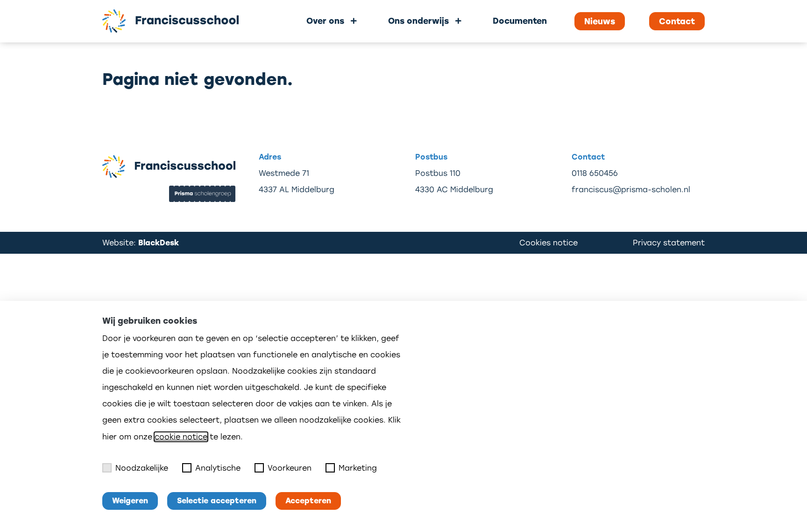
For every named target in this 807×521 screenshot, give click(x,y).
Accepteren (308, 500)
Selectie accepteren (216, 500)
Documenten (520, 21)
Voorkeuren (289, 468)
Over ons (325, 21)
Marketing (358, 468)
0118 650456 (595, 173)
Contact (677, 21)
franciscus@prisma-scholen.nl (631, 189)
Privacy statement (669, 242)
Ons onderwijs (418, 21)
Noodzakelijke (141, 468)
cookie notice (181, 436)
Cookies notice (548, 242)
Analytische (218, 468)
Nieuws (599, 21)
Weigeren (130, 500)
